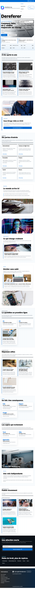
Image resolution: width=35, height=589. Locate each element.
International (23, 6)
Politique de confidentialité (5, 578)
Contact (22, 8)
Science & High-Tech (12, 560)
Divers (3, 563)
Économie (19, 560)
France (24, 560)
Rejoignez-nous (31, 1)
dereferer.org (8, 7)
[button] (21, 11)
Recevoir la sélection (17, 549)
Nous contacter (3, 574)
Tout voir (28, 571)
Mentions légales (3, 580)
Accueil (22, 3)
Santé (28, 560)
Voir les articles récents (17, 127)
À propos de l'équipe (4, 577)
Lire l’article (4, 34)
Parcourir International (12, 34)
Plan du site (3, 575)
